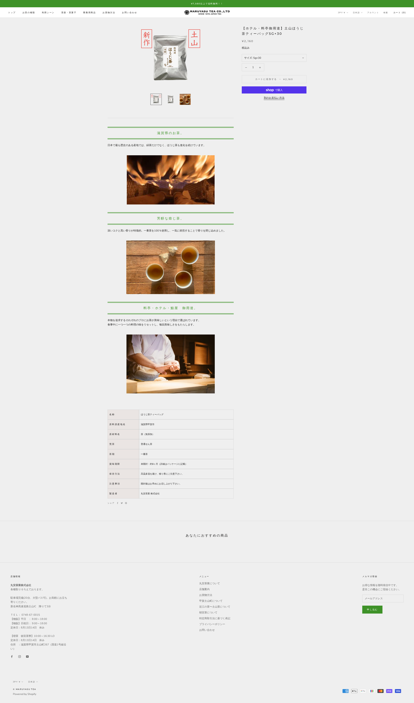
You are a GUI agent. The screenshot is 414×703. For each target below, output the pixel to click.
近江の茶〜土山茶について (214, 607)
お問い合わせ (129, 12)
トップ (12, 12)
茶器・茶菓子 (68, 12)
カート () (399, 12)
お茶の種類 (28, 12)
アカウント (373, 12)
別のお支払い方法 (274, 98)
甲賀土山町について (211, 601)
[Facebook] (118, 503)
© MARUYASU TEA (24, 689)
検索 (385, 12)
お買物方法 (109, 12)
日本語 (356, 12)
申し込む (372, 609)
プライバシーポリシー (212, 624)
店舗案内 (204, 589)
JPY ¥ (341, 12)
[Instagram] (19, 656)
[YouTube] (27, 656)
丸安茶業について (209, 583)
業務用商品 (89, 12)
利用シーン (48, 12)
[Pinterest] (126, 503)
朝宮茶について (208, 612)
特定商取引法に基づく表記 (214, 618)
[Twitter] (122, 503)
